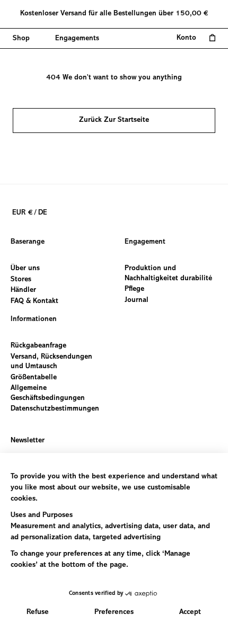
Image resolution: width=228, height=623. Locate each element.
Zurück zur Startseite (114, 120)
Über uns (25, 268)
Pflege (134, 289)
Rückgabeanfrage (38, 346)
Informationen (34, 319)
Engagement (145, 242)
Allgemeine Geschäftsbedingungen (48, 393)
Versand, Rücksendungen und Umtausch (51, 361)
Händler (23, 290)
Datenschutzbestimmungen (55, 409)
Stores (21, 279)
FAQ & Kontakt (34, 301)
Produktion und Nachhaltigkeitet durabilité (168, 273)
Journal (136, 300)
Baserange (28, 242)
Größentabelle (34, 377)
